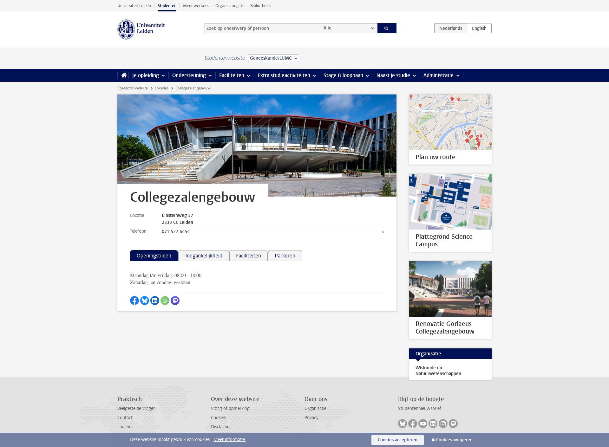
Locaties (161, 88)
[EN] (479, 28)
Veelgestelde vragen (136, 408)
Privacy (311, 418)
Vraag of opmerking (230, 408)
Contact (125, 418)
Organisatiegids (229, 5)
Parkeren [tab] (285, 255)
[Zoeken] (387, 28)
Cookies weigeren (454, 440)
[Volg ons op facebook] (412, 423)
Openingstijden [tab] (154, 255)
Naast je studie (393, 75)
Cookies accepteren (397, 440)
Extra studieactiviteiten (284, 75)
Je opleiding (145, 75)
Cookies (218, 418)
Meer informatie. (229, 440)
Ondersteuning (189, 75)
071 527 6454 (176, 232)
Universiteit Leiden (134, 5)
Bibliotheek (260, 5)
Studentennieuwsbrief (419, 408)
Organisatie (315, 408)
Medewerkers (196, 5)
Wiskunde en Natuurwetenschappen (438, 371)
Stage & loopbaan (343, 75)
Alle (327, 28)
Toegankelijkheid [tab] (203, 255)
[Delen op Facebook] (134, 300)
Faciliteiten (231, 75)
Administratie (438, 75)
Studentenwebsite (132, 88)
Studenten (167, 5)
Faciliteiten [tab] (248, 255)
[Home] (122, 75)
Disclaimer (221, 427)
